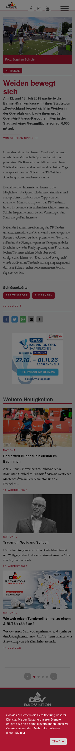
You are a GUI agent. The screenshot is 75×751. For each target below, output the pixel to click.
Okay (56, 741)
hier (22, 733)
